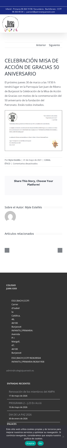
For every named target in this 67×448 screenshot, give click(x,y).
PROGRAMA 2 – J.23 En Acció (25, 403)
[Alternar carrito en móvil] (54, 23)
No (40, 443)
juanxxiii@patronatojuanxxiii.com (40, 11)
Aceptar (30, 443)
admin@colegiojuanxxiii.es (20, 370)
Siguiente (54, 45)
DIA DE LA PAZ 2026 (20, 414)
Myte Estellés (14, 160)
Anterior (41, 45)
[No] (63, 436)
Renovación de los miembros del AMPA (32, 391)
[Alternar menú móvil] (61, 23)
